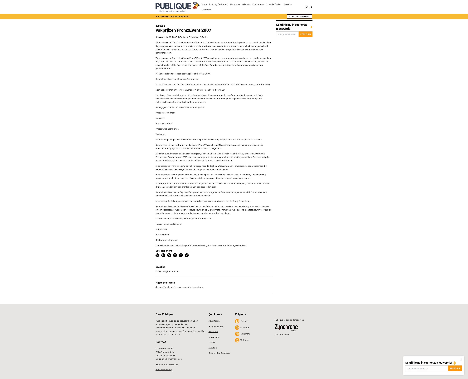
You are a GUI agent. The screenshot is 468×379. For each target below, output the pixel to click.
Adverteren (214, 320)
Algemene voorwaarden (167, 364)
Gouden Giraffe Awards (219, 353)
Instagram (244, 333)
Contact (205, 9)
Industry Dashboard (218, 4)
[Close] (461, 359)
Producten (257, 4)
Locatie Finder (274, 4)
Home (204, 4)
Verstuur (455, 368)
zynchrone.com (282, 334)
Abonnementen (216, 326)
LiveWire (287, 4)
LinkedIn (243, 321)
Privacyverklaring (164, 369)
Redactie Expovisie (189, 37)
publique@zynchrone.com (169, 358)
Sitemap (213, 347)
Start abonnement (299, 16)
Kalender (246, 4)
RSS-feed (244, 340)
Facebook (244, 327)
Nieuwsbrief (214, 336)
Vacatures (235, 4)
